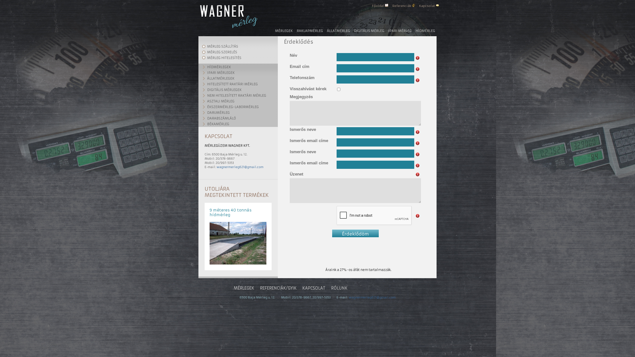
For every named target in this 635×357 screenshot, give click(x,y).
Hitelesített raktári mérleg (232, 84)
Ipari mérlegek (221, 73)
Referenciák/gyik (278, 288)
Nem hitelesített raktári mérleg (236, 95)
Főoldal (378, 6)
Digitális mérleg (369, 31)
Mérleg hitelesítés (224, 58)
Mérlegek (284, 31)
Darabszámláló (221, 118)
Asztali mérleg (220, 101)
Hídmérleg (425, 31)
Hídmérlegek (219, 67)
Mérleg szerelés (222, 52)
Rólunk (339, 288)
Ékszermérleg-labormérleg (233, 107)
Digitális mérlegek (224, 90)
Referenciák (401, 6)
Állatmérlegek (220, 78)
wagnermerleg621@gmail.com (240, 167)
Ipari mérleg (400, 31)
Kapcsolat (427, 6)
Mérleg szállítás (222, 46)
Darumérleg (218, 113)
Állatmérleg (338, 31)
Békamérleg (218, 124)
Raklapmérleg (310, 31)
